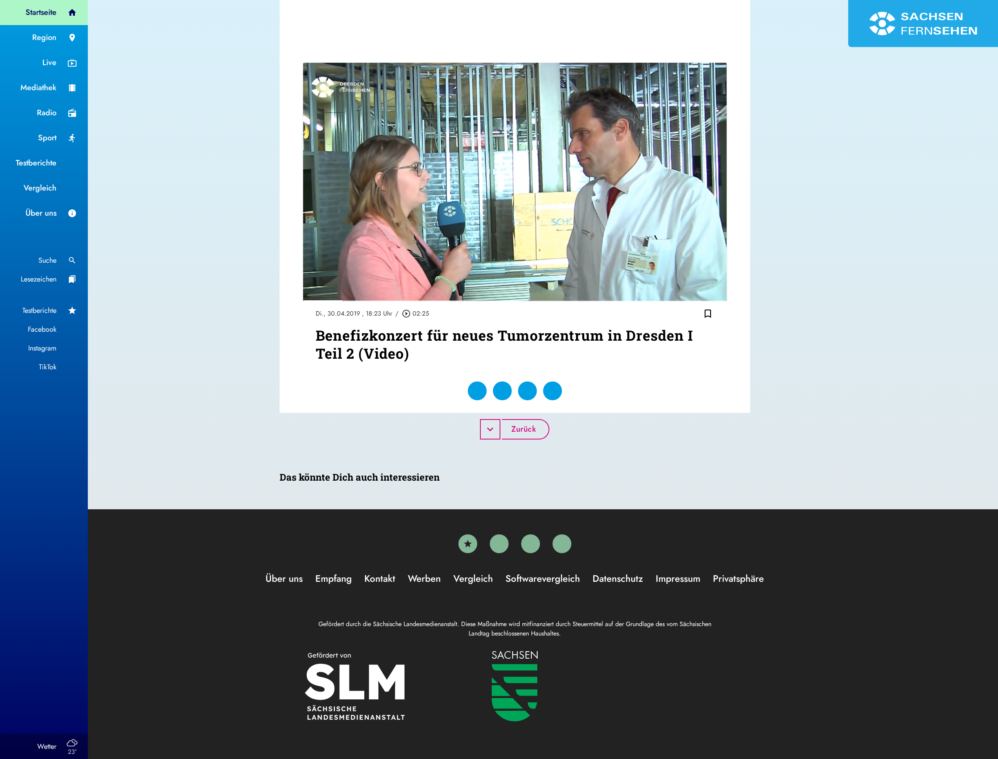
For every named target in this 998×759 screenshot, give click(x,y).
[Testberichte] (467, 543)
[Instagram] (530, 543)
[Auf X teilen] (502, 390)
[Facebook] (499, 543)
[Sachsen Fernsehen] (923, 23)
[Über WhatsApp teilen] (527, 390)
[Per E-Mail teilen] (552, 390)
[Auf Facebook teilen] (477, 390)
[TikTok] (562, 543)
